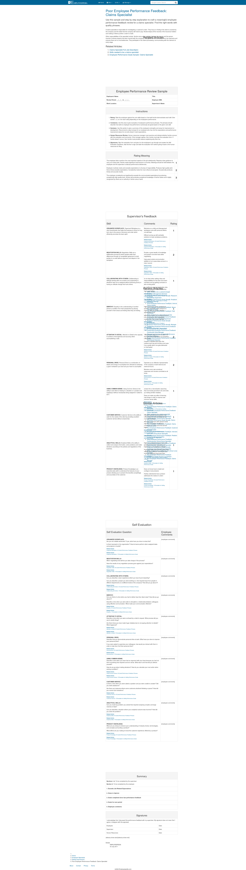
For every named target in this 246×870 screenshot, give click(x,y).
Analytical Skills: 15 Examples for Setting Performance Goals (121, 718)
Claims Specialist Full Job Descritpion (124, 49)
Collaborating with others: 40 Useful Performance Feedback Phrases (123, 586)
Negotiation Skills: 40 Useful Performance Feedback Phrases (121, 566)
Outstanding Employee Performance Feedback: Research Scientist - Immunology (161, 327)
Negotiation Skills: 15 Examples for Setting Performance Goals (121, 570)
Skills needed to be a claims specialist (124, 52)
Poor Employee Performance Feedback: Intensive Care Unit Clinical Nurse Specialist (162, 432)
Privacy (86, 866)
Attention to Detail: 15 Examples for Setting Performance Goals (121, 632)
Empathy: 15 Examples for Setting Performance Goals (119, 611)
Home (102, 2)
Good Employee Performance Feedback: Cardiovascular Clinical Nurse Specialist (159, 440)
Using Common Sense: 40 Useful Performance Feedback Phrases (122, 672)
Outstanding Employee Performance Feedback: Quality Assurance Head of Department (161, 318)
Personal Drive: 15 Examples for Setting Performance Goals (121, 653)
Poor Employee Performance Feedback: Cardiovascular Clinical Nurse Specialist (159, 417)
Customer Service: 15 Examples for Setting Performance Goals (121, 697)
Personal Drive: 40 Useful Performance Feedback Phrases (120, 649)
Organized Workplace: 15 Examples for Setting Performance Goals (122, 553)
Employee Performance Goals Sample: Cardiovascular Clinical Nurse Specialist (159, 448)
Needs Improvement (78, 859)
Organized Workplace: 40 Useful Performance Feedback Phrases (122, 549)
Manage (127, 2)
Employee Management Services (157, 294)
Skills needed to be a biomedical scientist (159, 315)
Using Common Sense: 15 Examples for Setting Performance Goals (122, 676)
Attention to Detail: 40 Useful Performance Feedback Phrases (121, 628)
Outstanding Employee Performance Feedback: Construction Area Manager (161, 331)
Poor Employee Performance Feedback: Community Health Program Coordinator (159, 456)
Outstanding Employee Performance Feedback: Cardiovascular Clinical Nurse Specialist (161, 444)
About (71, 866)
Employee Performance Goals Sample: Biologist (161, 324)
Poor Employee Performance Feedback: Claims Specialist (136, 12)
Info (117, 2)
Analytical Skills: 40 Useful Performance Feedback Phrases (120, 714)
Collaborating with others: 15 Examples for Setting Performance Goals (123, 589)
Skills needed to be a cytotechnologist (158, 292)
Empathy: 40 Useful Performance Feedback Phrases (119, 607)
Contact (78, 866)
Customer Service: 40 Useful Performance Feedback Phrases (121, 693)
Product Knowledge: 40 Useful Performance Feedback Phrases (121, 734)
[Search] (176, 2)
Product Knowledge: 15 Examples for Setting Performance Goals (122, 738)
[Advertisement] (142, 756)
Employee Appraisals (78, 857)
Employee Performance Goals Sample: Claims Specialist (131, 54)
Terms (93, 866)
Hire (109, 2)
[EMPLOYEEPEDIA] (79, 2)
